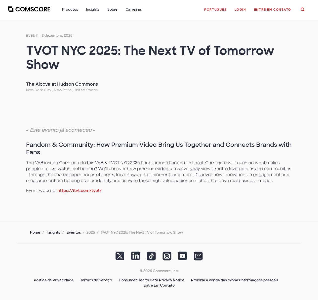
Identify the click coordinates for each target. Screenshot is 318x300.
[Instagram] (166, 258)
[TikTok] (151, 258)
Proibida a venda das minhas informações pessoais (234, 280)
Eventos (74, 232)
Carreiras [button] (133, 9)
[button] (215, 12)
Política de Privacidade (54, 280)
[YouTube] (182, 258)
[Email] (198, 258)
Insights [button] (92, 9)
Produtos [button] (70, 9)
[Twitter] (120, 258)
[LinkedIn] (135, 258)
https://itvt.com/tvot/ (79, 190)
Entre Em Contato (159, 285)
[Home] (29, 12)
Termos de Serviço (96, 280)
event (32, 36)
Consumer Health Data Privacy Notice (151, 280)
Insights (53, 232)
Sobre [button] (112, 9)
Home (35, 232)
